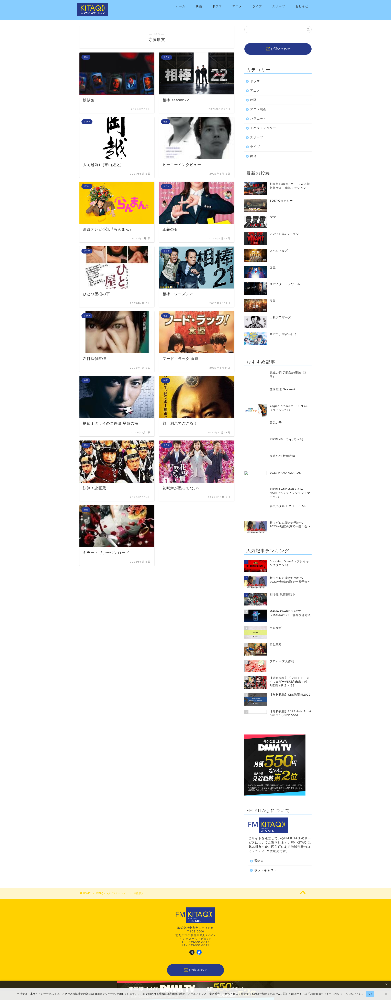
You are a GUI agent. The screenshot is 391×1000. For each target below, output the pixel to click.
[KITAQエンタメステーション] (92, 16)
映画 (199, 6)
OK (370, 993)
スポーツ (278, 6)
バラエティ (258, 118)
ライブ (257, 6)
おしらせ (302, 6)
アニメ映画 (258, 109)
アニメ (237, 6)
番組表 (259, 860)
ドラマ (217, 6)
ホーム (181, 6)
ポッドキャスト (265, 870)
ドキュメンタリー (263, 128)
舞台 (253, 156)
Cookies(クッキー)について (326, 993)
